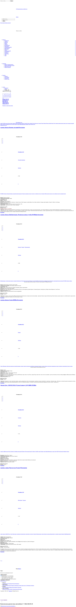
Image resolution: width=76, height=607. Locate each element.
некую (59, 193)
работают (56, 193)
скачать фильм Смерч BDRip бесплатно (11, 300)
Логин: (3, 18)
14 (9, 94)
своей (13, 124)
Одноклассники (15, 589)
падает (30, 193)
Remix (23, 123)
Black (46, 193)
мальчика (27, 193)
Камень (11, 193)
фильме (27, 124)
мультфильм (7, 124)
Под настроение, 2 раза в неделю (7, 576)
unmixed (31, 123)
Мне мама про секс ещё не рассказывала (8, 578)
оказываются (37, 366)
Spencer (34, 451)
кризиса (60, 534)
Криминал (17, 583)
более (52, 123)
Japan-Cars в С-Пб (8, 66)
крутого (39, 193)
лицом (71, 366)
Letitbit (13, 123)
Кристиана (14, 534)
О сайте (3, 583)
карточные (49, 366)
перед (69, 366)
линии (57, 366)
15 (10, 94)
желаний (14, 193)
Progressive (20, 123)
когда (67, 123)
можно (4, 124)
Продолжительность (28, 451)
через (30, 124)
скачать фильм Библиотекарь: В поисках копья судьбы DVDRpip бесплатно (21, 214)
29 (10, 96)
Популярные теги (19, 122)
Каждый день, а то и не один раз (7, 575)
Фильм (47, 123)
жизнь (64, 123)
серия (7, 451)
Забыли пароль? (8, 22)
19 (6, 95)
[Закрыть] (15, 606)
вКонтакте (4, 589)
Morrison (64, 451)
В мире (6, 583)
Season (68, 451)
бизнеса (45, 534)
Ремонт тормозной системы (9, 65)
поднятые (60, 366)
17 (4, 95)
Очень (42, 123)
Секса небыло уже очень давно (7, 577)
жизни (62, 123)
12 (6, 94)
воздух (40, 366)
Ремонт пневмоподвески (9, 64)
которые (69, 123)
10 (4, 94)
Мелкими (4, 366)
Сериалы (6, 52)
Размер (44, 123)
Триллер (6, 44)
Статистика (7, 78)
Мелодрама (20, 500)
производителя (63, 193)
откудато (33, 193)
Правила (6, 76)
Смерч (1, 366)
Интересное (7, 40)
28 (9, 96)
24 (4, 96)
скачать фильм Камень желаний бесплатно (12, 127)
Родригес (5, 193)
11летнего (43, 193)
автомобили (32, 366)
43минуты (12, 451)
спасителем (27, 534)
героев (24, 366)
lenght (11, 123)
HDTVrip (58, 451)
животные (12, 366)
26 (6, 96)
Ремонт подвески (8, 67)
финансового (52, 534)
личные (22, 366)
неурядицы (28, 366)
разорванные (53, 366)
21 (9, 95)
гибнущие (8, 366)
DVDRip (4, 123)
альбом (50, 123)
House (9, 123)
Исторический (7, 45)
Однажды (23, 193)
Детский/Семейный (8, 47)
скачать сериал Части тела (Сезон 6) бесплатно (13, 467)
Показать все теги (3, 125)
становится (19, 534)
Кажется (63, 534)
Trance (28, 123)
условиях (56, 534)
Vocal (34, 123)
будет (54, 123)
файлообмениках (23, 124)
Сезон (11, 534)
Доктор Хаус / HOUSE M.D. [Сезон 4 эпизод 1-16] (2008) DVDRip (18, 385)
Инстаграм (20, 589)
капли (51, 193)
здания (43, 366)
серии (40, 451)
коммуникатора (19, 193)
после (11, 124)
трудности (31, 534)
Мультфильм (7, 51)
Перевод (23, 451)
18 (5, 95)
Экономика (10, 583)
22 (10, 95)
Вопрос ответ (7, 79)
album (1, 123)
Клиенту (4, 75)
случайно (36, 193)
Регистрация (2, 22)
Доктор (9, 451)
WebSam (19, 255)
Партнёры (4, 63)
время (57, 123)
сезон (44, 451)
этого (34, 124)
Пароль (3, 19)
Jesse (55, 451)
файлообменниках (49, 451)
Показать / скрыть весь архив (7, 105)
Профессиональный (18, 451)
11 (5, 94)
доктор (42, 534)
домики (46, 366)
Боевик (6, 43)
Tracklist (25, 123)
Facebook (8, 589)
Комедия (6, 42)
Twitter (11, 589)
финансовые (39, 534)
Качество (36, 123)
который (72, 123)
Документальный (8, 50)
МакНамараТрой (68, 534)
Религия (13, 583)
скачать (15, 124)
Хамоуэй (35, 534)
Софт (5, 54)
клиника (48, 534)
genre (7, 123)
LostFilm (36, 451)
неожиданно (23, 534)
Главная (3, 587)
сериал (53, 451)
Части (9, 534)
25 (5, 96)
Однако (39, 123)
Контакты (7, 587)
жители (48, 193)
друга (53, 193)
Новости (4, 39)
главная (59, 123)
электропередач (65, 366)
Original (16, 123)
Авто (5, 55)
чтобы (32, 124)
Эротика (6, 41)
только (18, 124)
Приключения (7, 48)
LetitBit (4, 451)
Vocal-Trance (7, 53)
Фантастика (7, 46)
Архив (3, 87)
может (1, 124)
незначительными (17, 366)
